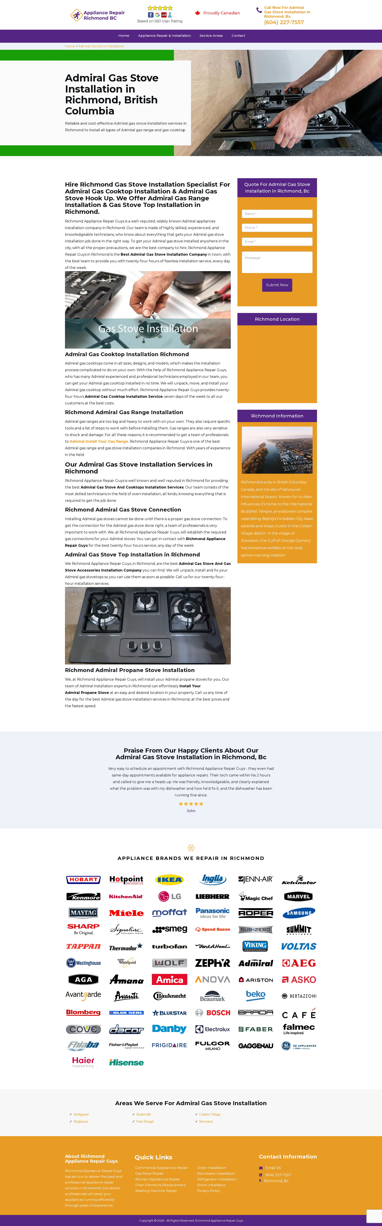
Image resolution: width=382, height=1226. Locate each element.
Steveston (206, 1121)
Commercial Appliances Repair (161, 1168)
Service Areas (211, 35)
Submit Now (277, 285)
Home (123, 35)
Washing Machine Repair (156, 1191)
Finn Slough (145, 1121)
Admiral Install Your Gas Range (99, 441)
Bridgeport (81, 1114)
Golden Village (209, 1114)
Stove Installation (211, 1185)
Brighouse (81, 1121)
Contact (238, 35)
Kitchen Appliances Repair (157, 1179)
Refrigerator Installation (217, 1179)
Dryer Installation (211, 1168)
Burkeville (143, 1114)
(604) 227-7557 (284, 22)
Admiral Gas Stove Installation (101, 46)
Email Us (273, 1168)
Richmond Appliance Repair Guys (219, 1220)
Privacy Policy (208, 1191)
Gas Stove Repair (149, 1173)
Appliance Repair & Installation (164, 35)
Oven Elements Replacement (160, 1185)
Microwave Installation (216, 1173)
